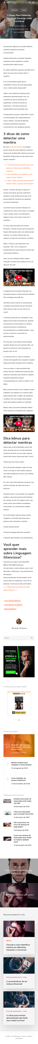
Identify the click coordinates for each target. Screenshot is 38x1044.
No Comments (19, 32)
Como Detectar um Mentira (13, 605)
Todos (23, 10)
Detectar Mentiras (10, 609)
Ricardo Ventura (20, 26)
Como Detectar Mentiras (12, 601)
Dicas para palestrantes (14, 977)
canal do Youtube (16, 147)
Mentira (15, 10)
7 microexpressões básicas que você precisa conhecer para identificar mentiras (19, 168)
